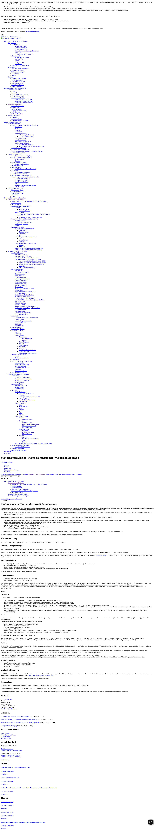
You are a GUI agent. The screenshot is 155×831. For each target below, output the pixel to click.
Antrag (17, 60)
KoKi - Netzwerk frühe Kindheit (24, 288)
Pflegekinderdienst (20, 303)
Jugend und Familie (17, 269)
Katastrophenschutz (20, 140)
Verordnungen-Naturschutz (22, 172)
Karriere (10, 77)
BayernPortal (15, 73)
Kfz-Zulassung (15, 44)
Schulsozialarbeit (20, 304)
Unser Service (23, 337)
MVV (20, 405)
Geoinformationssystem (18, 153)
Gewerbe (17, 130)
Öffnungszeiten (5, 733)
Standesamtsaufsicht (6, 699)
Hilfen (20, 235)
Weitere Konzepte (27, 427)
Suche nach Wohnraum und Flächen (25, 243)
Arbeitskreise (15, 359)
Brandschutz (18, 127)
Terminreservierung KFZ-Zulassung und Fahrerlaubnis (34, 214)
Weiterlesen (4, 774)
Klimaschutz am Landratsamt (23, 379)
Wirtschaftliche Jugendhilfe (22, 312)
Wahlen (17, 225)
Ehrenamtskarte (15, 56)
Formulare (18, 52)
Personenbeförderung (25, 211)
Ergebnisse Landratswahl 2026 (24, 101)
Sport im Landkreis (16, 384)
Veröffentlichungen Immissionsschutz (25, 169)
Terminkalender (19, 387)
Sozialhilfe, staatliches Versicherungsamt (26, 258)
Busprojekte (25, 430)
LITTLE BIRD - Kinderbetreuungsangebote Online (29, 300)
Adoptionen (18, 270)
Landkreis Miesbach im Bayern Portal (11, 750)
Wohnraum (22, 246)
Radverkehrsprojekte (28, 432)
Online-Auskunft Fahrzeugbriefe (24, 54)
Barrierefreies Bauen (21, 371)
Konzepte (21, 421)
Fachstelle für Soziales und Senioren (21, 361)
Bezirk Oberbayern (24, 351)
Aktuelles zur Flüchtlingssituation (24, 228)
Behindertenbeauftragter (22, 358)
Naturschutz (14, 170)
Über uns (21, 435)
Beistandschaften (20, 274)
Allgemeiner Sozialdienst (22, 272)
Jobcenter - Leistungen (21, 254)
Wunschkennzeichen (21, 47)
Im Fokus (21, 418)
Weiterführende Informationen (27, 350)
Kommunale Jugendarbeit (22, 296)
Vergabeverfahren (16, 109)
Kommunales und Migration (16, 199)
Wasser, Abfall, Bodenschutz (16, 188)
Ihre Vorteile (18, 64)
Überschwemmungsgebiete (19, 191)
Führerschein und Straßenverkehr (20, 206)
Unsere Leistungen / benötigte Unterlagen (27, 51)
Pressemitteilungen (16, 119)
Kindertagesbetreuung (21, 314)
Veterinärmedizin (16, 203)
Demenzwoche (19, 363)
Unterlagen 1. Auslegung (22, 180)
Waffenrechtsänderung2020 (26, 144)
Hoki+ (20, 408)
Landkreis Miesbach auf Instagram (10, 755)
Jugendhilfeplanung (20, 285)
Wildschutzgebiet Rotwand (19, 174)
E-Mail (3, 709)
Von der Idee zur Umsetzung (30, 439)
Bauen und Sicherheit (14, 123)
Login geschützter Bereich (18, 110)
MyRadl (21, 414)
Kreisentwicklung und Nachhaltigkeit (18, 374)
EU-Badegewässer (20, 322)
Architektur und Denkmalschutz (20, 149)
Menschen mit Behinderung (19, 354)
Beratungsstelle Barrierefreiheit (27, 353)
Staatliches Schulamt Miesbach (20, 445)
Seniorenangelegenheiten (22, 367)
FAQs (16, 183)
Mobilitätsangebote (20, 403)
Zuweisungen (22, 230)
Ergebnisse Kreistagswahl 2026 (24, 102)
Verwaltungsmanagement (15, 104)
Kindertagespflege (20, 293)
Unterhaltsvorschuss (20, 309)
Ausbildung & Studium (18, 81)
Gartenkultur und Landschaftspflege (21, 156)
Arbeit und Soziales (17, 253)
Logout (13, 75)
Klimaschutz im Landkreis (22, 377)
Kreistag (13, 91)
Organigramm (15, 107)
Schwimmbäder (19, 325)
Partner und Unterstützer (22, 164)
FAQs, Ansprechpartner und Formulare (26, 237)
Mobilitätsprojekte (24, 429)
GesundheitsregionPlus (17, 329)
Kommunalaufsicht (20, 220)
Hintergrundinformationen (22, 178)
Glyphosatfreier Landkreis (18, 162)
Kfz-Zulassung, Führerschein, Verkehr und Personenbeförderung (33, 443)
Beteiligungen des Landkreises (20, 94)
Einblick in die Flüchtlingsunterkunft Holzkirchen (29, 248)
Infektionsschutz (19, 319)
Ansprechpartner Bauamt (18, 148)
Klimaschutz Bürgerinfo (22, 380)
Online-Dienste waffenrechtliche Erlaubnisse (31, 146)
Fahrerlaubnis (19, 216)
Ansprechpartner (23, 240)
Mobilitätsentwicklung (21, 416)
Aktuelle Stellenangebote (18, 78)
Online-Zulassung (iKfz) (22, 49)
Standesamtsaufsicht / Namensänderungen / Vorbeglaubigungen (29, 201)
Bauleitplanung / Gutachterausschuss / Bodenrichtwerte (27, 151)
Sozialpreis (18, 369)
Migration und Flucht (17, 227)
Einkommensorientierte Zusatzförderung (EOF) (32, 261)
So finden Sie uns (27, 338)
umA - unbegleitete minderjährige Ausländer (27, 308)
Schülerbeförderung (20, 392)
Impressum (7, 453)
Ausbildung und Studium (7, 812)
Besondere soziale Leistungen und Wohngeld (28, 259)
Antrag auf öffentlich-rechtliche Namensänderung (15, 716)
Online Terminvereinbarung (8, 735)
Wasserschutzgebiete (17, 190)
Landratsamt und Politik (14, 89)
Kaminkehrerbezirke (21, 138)
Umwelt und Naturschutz (15, 154)
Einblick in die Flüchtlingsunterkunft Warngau (28, 249)
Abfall (13, 196)
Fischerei (17, 128)
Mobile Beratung (20, 301)
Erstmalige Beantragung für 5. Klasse (29, 397)
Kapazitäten (22, 233)
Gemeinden (14, 93)
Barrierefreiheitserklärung (11, 470)
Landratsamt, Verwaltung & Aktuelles (15, 88)
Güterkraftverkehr (24, 209)
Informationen (12, 67)
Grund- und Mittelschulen (22, 447)
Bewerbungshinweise (17, 85)
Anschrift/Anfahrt (6, 738)
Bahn (20, 413)
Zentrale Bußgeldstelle (21, 224)
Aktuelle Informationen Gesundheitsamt (26, 317)
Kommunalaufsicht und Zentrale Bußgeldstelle (24, 219)
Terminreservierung (20, 46)
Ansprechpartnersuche (17, 106)
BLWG (17, 356)
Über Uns (21, 343)
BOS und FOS (23, 401)
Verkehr (17, 207)
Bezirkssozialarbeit (20, 277)
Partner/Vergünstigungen (22, 57)
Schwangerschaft (16, 327)
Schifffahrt (14, 195)
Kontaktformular (101, 555)
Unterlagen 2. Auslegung (22, 182)
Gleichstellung (15, 112)
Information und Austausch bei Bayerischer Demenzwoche (15, 767)
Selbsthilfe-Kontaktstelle (22, 364)
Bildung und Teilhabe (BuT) (27, 267)
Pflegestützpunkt (19, 335)
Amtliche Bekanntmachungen (19, 120)
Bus (20, 411)
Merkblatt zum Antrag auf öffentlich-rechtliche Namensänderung (19, 719)
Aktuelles (17, 161)
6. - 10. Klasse (23, 398)
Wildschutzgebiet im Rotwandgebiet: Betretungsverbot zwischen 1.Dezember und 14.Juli (23, 822)
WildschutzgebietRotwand (26, 135)
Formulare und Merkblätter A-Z (20, 68)
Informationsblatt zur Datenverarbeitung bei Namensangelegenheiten (20, 722)
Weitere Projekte (27, 434)
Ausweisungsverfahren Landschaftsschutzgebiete (25, 177)
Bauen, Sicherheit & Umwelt (12, 122)
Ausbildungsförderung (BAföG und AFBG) (31, 264)
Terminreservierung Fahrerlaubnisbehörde (30, 217)
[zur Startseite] (9, 36)
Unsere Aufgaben (24, 342)
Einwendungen (19, 186)
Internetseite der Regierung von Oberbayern (41, 675)
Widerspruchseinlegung (18, 72)
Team (23, 440)
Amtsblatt (14, 117)
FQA (16, 332)
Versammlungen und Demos (23, 141)
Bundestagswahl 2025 (17, 96)
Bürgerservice (12, 43)
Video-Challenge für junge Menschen (10, 777)
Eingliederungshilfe (20, 280)
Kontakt (24, 340)
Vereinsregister (19, 388)
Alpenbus (21, 409)
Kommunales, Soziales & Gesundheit (14, 198)
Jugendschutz (19, 287)
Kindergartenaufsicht (21, 282)
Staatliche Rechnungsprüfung (23, 222)
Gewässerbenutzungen (17, 193)
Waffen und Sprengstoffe (22, 143)
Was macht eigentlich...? (18, 86)
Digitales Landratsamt (17, 70)
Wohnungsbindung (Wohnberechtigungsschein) (32, 262)
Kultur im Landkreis (17, 114)
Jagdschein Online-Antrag (26, 136)
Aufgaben (25, 437)
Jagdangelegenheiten (21, 133)
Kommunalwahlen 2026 (18, 98)
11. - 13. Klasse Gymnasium (27, 400)
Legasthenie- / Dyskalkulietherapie (25, 298)
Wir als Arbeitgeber (16, 80)
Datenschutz (7, 451)
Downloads (22, 346)
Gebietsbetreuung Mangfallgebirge (21, 157)
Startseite (6, 465)
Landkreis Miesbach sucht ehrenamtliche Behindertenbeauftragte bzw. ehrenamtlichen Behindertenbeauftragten (29, 787)
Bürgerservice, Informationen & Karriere (15, 41)
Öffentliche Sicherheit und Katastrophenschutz (24, 125)
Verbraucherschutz (16, 204)
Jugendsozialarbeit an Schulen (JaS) (25, 291)
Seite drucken (18, 499)
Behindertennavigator (17, 372)
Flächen (21, 245)
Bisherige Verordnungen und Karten (25, 185)
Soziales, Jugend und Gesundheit (17, 251)
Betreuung (18, 333)
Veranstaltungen (19, 159)
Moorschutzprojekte (17, 165)
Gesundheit (14, 316)
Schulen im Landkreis (17, 448)
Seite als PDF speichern (7, 499)
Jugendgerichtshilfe (20, 283)
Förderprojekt (19, 290)
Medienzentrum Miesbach (18, 450)
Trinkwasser (18, 324)
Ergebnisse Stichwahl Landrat (23, 99)
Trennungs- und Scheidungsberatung (25, 306)
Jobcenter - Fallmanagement (23, 256)
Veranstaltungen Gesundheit (23, 321)
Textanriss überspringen (7, 771)
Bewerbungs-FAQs (17, 83)
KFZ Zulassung (19, 212)
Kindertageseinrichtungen (22, 279)
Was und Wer (19, 59)
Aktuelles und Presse (14, 115)
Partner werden (19, 62)
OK (2, 35)
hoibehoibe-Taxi (23, 406)
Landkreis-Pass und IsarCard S (20, 65)
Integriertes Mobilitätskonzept (30, 424)
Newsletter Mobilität (28, 419)
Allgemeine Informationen (26, 393)
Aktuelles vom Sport (21, 385)
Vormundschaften (20, 311)
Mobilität (14, 390)
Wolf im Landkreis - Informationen (21, 175)
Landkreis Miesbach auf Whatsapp (10, 756)
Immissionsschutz (16, 167)
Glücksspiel (18, 132)
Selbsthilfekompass (20, 366)
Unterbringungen (23, 232)
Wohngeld (21, 266)
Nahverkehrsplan (27, 422)
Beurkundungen (19, 275)
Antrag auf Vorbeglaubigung (9, 726)
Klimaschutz (15, 375)
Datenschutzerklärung (32, 31)
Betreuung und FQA (17, 330)
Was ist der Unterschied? (29, 426)
